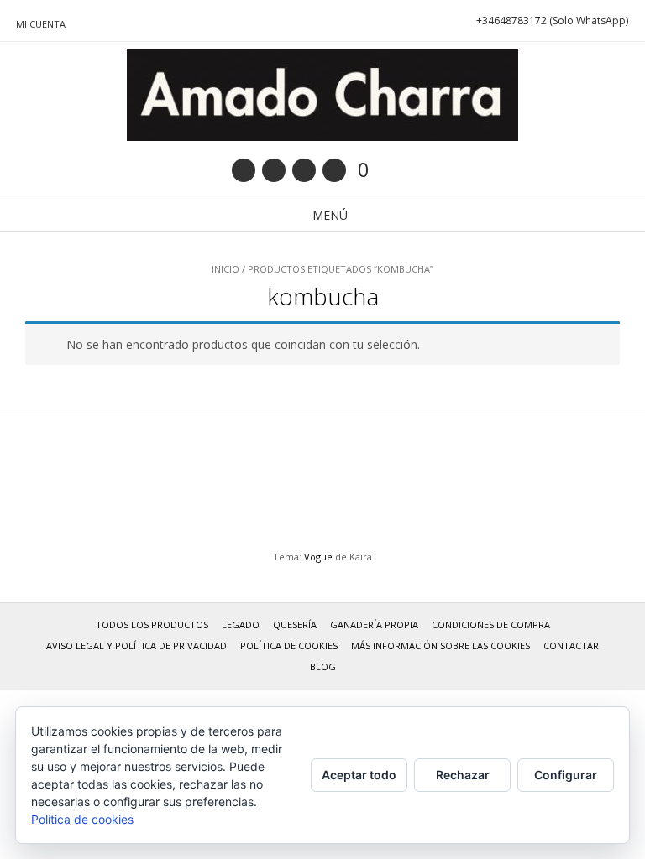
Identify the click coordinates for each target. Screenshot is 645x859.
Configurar (565, 775)
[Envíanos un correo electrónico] (243, 170)
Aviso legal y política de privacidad (136, 645)
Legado (241, 624)
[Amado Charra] (322, 95)
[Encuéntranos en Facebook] (274, 170)
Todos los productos (152, 624)
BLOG (323, 666)
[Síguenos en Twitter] (304, 170)
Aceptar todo (359, 775)
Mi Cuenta (41, 24)
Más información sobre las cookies (440, 645)
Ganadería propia (374, 624)
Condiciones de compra (491, 624)
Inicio (225, 269)
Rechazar (463, 775)
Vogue (318, 556)
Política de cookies (289, 645)
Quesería (295, 624)
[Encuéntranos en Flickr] (334, 170)
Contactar (571, 645)
